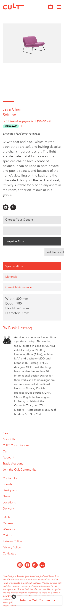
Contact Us (10, 478)
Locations (9, 502)
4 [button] (44, 101)
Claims (7, 535)
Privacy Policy (12, 547)
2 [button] (20, 101)
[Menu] (59, 6)
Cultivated (10, 553)
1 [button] (8, 101)
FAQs (6, 517)
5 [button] (55, 101)
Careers (8, 523)
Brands (7, 484)
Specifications (14, 266)
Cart (5, 451)
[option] (32, 43)
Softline (9, 115)
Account (8, 457)
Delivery (8, 508)
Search (7, 433)
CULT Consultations (16, 445)
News (6, 496)
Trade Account (13, 463)
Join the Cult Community (19, 469)
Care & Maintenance (18, 287)
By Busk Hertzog (17, 328)
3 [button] (32, 101)
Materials (11, 277)
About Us (9, 439)
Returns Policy (12, 541)
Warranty (9, 529)
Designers (10, 490)
